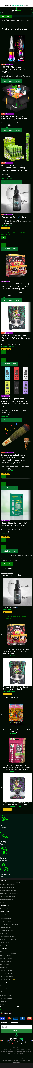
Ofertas (2, 952)
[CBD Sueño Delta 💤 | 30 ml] (17, 592)
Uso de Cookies (5, 943)
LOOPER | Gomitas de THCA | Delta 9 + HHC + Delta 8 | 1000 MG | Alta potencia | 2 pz (17, 652)
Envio (2, 825)
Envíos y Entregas (6, 921)
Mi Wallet (3, 1001)
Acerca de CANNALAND (8, 915)
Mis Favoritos (4, 992)
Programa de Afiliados (7, 887)
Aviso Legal (4, 909)
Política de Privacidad (7, 936)
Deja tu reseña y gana (7, 903)
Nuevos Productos (6, 961)
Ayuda (2, 1004)
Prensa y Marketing (6, 930)
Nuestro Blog (4, 933)
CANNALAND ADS (6, 927)
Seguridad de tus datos (7, 946)
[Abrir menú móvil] (2, 9)
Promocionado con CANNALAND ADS (21, 555)
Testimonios (4, 967)
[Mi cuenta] (29, 9)
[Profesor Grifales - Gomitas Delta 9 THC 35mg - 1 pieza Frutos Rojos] (17, 787)
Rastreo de (5, 874)
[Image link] (6, 1013)
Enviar (16, 1031)
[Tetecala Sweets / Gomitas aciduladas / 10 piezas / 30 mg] (17, 715)
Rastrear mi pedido (6, 998)
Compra (4, 858)
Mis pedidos (4, 989)
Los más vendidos (6, 958)
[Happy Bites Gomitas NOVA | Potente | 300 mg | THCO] (16, 505)
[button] (9, 551)
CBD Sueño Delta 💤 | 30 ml (13, 607)
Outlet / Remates (8, 955)
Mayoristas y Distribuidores (9, 893)
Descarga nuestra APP (7, 973)
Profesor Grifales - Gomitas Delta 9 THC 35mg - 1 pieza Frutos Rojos (16, 803)
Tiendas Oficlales (5, 964)
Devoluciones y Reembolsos (9, 924)
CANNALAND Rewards (7, 896)
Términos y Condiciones (8, 939)
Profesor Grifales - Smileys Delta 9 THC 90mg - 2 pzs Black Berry (15, 688)
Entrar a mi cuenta (6, 986)
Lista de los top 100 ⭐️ (7, 979)
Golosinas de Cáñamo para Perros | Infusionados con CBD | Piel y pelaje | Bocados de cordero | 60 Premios (16, 767)
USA (11, 1041)
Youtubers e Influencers (8, 890)
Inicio (3, 20)
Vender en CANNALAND (10, 884)
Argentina (26, 1041)
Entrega (4, 842)
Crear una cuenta (5, 995)
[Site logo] (16, 9)
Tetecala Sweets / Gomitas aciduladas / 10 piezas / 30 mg (17, 731)
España (18, 1041)
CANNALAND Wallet (6, 976)
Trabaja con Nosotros (7, 900)
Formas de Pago (5, 918)
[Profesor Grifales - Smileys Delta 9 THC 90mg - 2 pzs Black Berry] (17, 672)
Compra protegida (6, 970)
